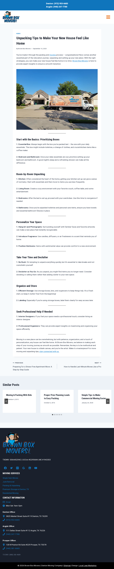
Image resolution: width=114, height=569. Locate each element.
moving (53, 55)
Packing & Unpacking (11, 485)
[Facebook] (5, 468)
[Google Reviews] (23, 468)
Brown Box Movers (24, 48)
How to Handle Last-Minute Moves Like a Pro (82, 365)
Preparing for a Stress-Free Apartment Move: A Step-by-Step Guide (32, 366)
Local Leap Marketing (87, 565)
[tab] (52, 414)
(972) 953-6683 (61, 3)
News (18, 33)
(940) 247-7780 (60, 7)
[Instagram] (17, 468)
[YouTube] (36, 468)
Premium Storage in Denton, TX (16, 489)
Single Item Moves (10, 478)
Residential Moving (10, 493)
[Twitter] (11, 468)
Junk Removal (8, 482)
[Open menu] (108, 17)
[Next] (108, 401)
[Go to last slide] (6, 401)
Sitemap (67, 565)
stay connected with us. (49, 351)
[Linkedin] (29, 468)
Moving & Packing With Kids (19, 395)
